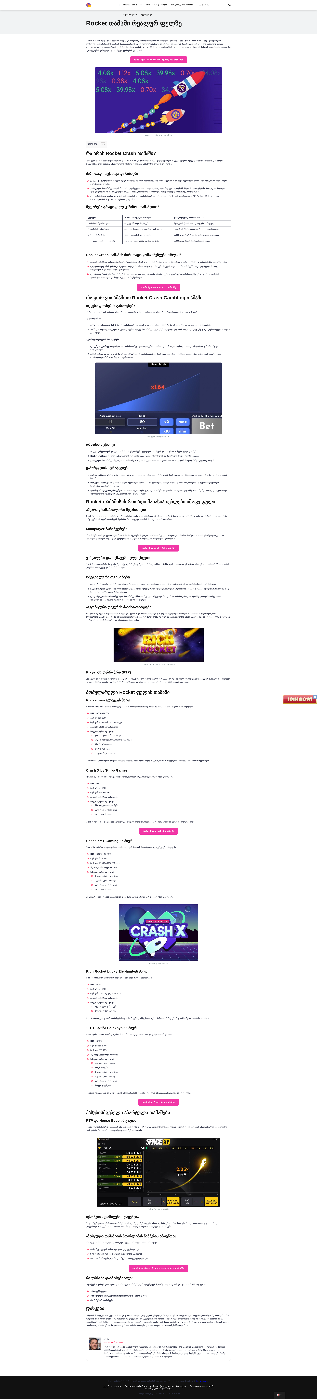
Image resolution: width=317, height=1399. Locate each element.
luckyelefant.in (202, 1381)
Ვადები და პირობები (136, 1386)
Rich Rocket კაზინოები (156, 5)
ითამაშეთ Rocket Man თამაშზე (158, 287)
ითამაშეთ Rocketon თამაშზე (158, 1102)
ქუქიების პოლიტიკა (112, 1386)
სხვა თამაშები (204, 5)
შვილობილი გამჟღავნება (202, 1386)
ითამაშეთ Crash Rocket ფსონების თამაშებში (158, 1268)
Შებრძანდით (130, 15)
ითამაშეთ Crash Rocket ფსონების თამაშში (158, 60)
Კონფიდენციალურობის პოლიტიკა (168, 1386)
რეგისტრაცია (147, 15)
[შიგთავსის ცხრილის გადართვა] (101, 144)
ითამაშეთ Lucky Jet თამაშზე (158, 548)
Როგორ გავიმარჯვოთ (182, 5)
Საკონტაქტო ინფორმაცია (158, 1388)
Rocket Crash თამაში (132, 5)
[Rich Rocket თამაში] (88, 4)
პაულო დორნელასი (113, 1342)
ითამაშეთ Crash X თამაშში (158, 831)
